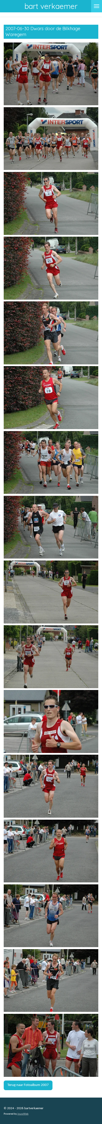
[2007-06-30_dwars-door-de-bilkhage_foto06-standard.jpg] (51, 397)
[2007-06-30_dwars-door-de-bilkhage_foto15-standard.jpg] (51, 980)
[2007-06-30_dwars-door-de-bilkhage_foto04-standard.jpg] (51, 268)
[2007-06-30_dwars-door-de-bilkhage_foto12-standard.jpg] (51, 786)
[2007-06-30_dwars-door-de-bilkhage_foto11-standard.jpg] (51, 721)
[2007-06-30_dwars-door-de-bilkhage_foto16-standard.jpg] (51, 1045)
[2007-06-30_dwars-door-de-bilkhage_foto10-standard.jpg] (51, 656)
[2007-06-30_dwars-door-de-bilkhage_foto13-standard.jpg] (51, 851)
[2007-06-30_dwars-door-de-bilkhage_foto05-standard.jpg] (51, 332)
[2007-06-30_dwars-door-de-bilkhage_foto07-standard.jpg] (51, 462)
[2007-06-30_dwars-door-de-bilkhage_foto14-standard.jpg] (51, 915)
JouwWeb (22, 1114)
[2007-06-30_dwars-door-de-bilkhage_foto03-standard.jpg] (51, 203)
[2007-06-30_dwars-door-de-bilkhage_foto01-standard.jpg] (51, 73)
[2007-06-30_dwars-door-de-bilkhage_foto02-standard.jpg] (51, 138)
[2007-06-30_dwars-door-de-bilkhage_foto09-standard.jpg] (51, 592)
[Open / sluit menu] (96, 6)
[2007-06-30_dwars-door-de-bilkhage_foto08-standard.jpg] (51, 527)
